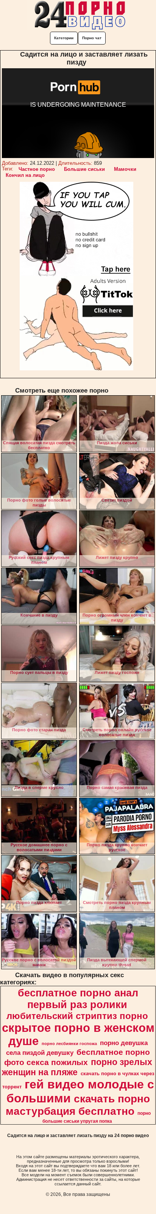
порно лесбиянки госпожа (69, 1043)
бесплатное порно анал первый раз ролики (78, 998)
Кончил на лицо (25, 175)
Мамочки (125, 169)
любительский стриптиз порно (77, 1016)
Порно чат (91, 38)
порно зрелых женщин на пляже (77, 1067)
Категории (63, 38)
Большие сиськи (84, 169)
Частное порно (37, 169)
